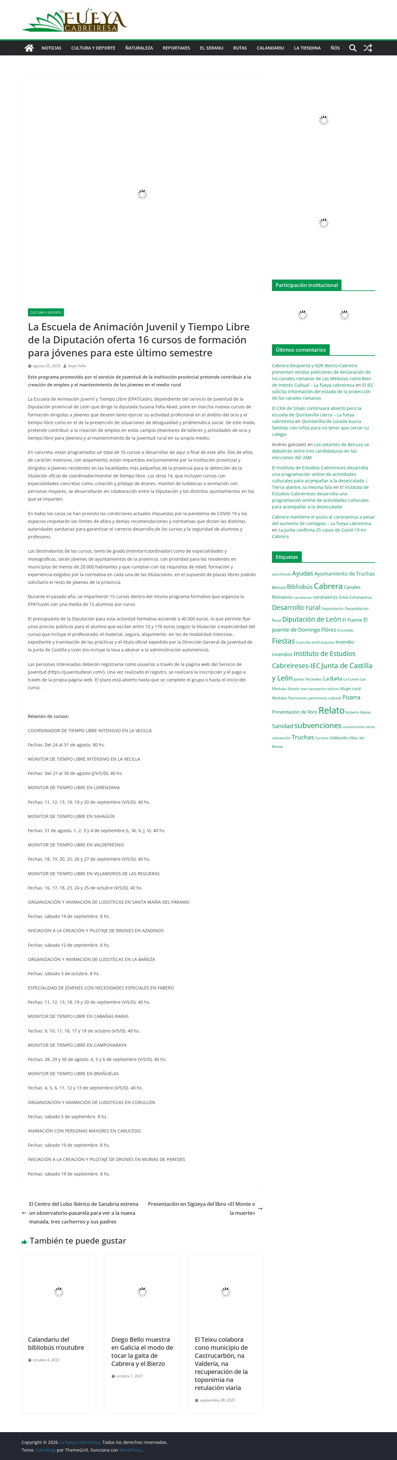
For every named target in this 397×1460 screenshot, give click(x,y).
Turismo (321, 738)
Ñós (335, 48)
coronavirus (325, 597)
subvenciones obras (359, 726)
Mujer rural (350, 688)
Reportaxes (176, 48)
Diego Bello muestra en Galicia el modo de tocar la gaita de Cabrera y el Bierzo (142, 1351)
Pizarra (351, 697)
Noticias (51, 48)
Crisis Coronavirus (355, 597)
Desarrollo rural (296, 607)
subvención (281, 738)
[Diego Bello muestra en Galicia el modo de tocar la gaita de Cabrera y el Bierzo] (142, 1259)
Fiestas (283, 641)
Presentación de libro (294, 712)
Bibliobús (300, 587)
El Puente (352, 620)
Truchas (303, 737)
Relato (332, 710)
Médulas (279, 698)
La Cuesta (351, 679)
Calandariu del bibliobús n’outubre (56, 1343)
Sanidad (282, 726)
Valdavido (339, 738)
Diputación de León (311, 619)
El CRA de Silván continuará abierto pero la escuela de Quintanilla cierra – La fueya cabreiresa (316, 414)
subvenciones (317, 725)
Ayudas (302, 573)
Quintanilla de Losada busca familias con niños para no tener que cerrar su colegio (320, 427)
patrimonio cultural (324, 697)
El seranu (211, 48)
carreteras (302, 597)
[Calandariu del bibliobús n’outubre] (59, 1259)
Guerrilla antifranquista (315, 642)
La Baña (332, 678)
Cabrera (328, 585)
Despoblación (333, 608)
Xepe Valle (77, 365)
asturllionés (281, 574)
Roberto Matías (358, 712)
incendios (282, 654)
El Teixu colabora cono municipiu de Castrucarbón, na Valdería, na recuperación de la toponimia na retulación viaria (221, 1363)
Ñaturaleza (139, 48)
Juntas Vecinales (308, 678)
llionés (293, 688)
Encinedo (345, 630)
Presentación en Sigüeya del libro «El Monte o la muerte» (201, 1208)
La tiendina (307, 48)
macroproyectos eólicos (320, 688)
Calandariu (270, 48)
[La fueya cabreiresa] (29, 48)
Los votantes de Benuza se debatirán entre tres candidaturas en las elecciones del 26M (320, 450)
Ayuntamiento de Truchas (344, 573)
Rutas (240, 48)
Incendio (345, 642)
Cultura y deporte (93, 48)
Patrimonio (297, 697)
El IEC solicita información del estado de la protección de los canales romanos (323, 391)
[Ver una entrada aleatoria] (367, 48)
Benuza (279, 587)
